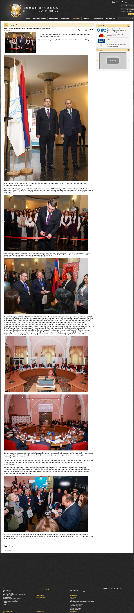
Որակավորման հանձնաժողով (10, 595)
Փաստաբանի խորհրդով (39, 18)
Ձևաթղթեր (72, 598)
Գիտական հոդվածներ (75, 605)
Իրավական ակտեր (98, 18)
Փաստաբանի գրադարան (76, 604)
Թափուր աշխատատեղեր (76, 609)
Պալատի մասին (7, 590)
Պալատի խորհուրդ (8, 593)
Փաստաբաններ (53, 18)
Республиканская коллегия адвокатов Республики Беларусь (116, 45)
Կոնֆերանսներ (73, 611)
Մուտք (125, 2)
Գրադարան (86, 18)
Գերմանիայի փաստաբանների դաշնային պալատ (115, 34)
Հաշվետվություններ (74, 606)
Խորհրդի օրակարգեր (75, 608)
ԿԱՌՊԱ (5, 602)
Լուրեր (23, 25)
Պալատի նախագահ (8, 591)
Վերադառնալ (8, 550)
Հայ (113, 2)
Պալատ (28, 18)
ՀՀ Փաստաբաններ (74, 590)
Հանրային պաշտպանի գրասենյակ (12, 598)
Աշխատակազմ (7, 597)
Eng (117, 2)
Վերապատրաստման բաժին (77, 600)
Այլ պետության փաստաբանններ (78, 591)
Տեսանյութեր (100, 50)
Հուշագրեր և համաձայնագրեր (77, 602)
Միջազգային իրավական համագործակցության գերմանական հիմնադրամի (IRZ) (116, 30)
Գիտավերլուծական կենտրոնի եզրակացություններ (82, 601)
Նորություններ (76, 18)
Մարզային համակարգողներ (10, 601)
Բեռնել (11, 546)
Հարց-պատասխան (41, 597)
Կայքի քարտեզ (40, 611)
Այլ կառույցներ (7, 604)
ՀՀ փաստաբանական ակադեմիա (11, 599)
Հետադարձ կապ (110, 18)
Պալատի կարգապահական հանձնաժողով (14, 594)
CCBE (108, 39)
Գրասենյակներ (65, 18)
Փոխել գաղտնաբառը (126, 11)
